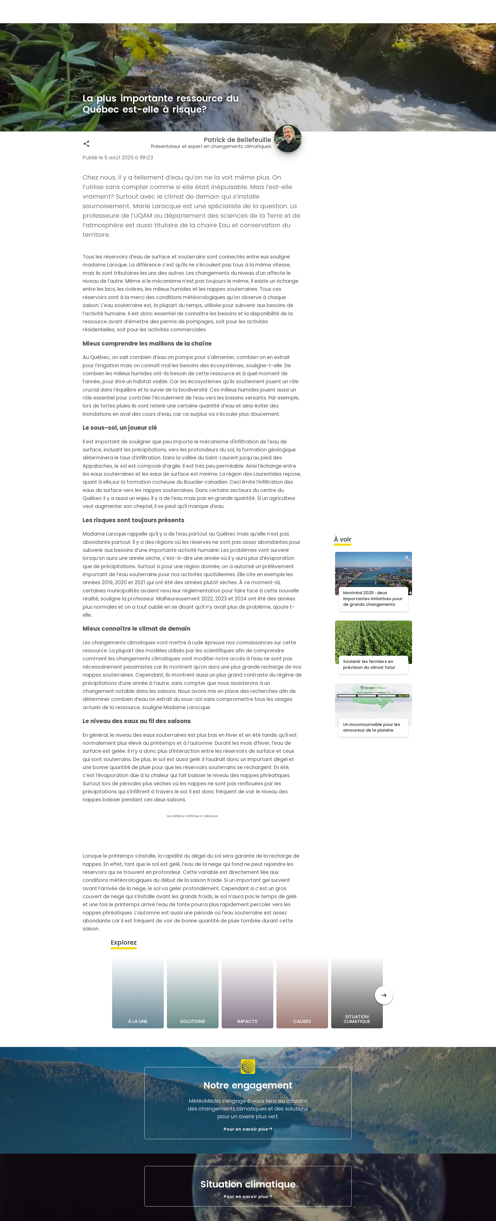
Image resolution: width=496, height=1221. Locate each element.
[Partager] (86, 143)
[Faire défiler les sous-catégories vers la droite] (384, 995)
